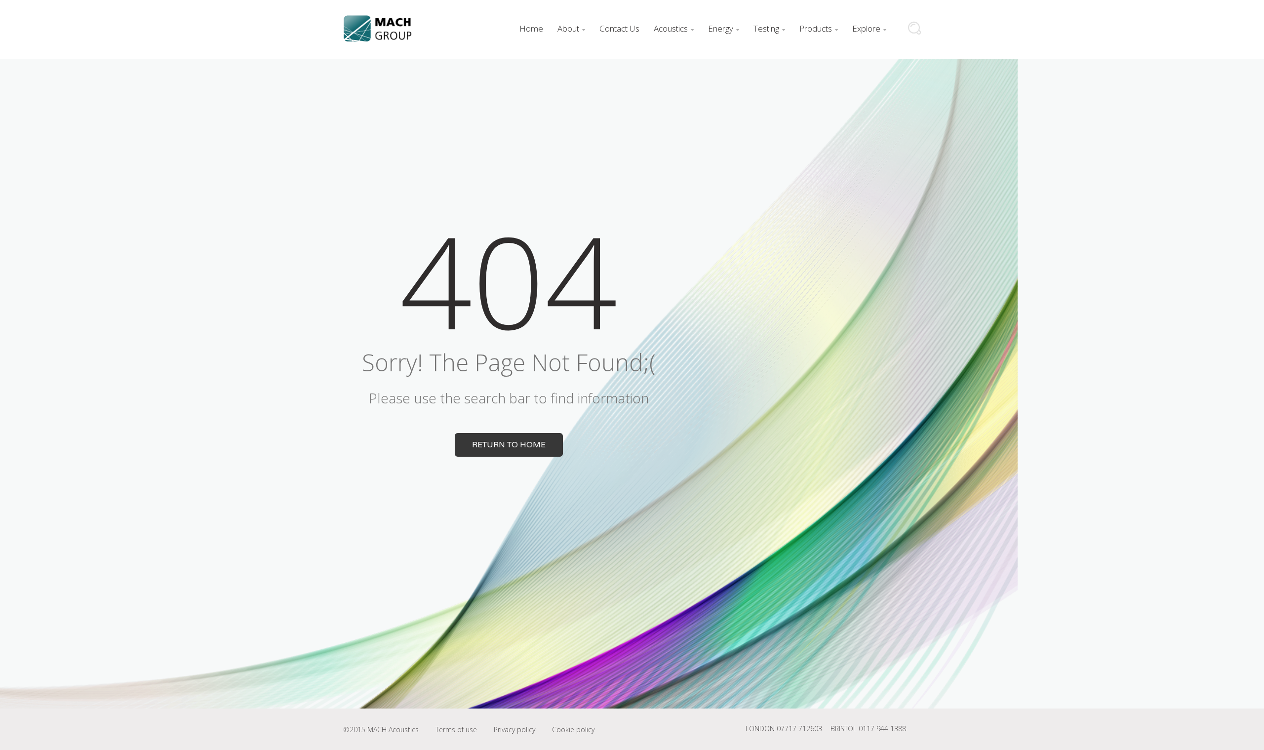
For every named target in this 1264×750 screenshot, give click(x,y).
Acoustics (674, 28)
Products (818, 28)
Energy (723, 28)
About (571, 28)
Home (531, 28)
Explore (869, 28)
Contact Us (619, 28)
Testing (769, 28)
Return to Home (509, 445)
